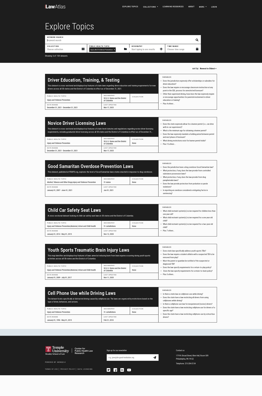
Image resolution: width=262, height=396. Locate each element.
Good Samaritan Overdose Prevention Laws (90, 166)
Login (214, 7)
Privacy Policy (67, 369)
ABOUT (191, 6)
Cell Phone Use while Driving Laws (82, 293)
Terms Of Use (51, 369)
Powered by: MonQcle (55, 362)
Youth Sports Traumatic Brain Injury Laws (88, 250)
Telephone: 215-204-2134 (186, 363)
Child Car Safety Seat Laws (74, 210)
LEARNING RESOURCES (173, 6)
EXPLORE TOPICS (130, 6)
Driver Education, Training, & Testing (84, 80)
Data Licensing (85, 369)
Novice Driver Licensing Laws (77, 123)
